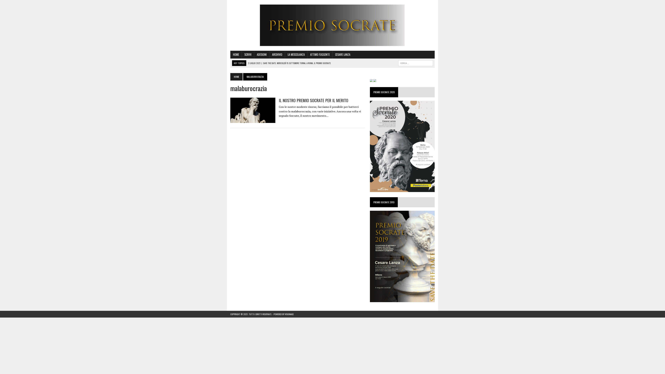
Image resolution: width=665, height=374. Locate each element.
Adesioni (262, 54)
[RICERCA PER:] (415, 63)
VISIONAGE (289, 314)
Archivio (277, 54)
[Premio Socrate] (332, 25)
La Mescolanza (296, 54)
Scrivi (247, 54)
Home (236, 54)
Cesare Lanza (342, 54)
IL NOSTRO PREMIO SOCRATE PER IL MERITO (313, 100)
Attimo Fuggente (320, 54)
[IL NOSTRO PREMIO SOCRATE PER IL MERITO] (252, 120)
